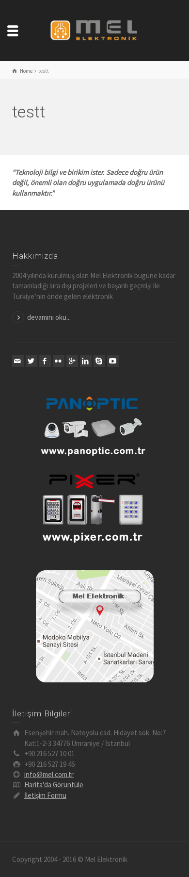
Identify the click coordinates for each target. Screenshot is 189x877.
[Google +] (72, 361)
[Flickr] (58, 361)
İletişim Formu (45, 795)
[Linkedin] (86, 361)
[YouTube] (113, 361)
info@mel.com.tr (49, 774)
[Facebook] (45, 361)
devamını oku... (49, 317)
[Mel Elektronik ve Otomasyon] (94, 29)
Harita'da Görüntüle (53, 784)
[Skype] (99, 361)
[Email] (18, 361)
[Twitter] (31, 361)
